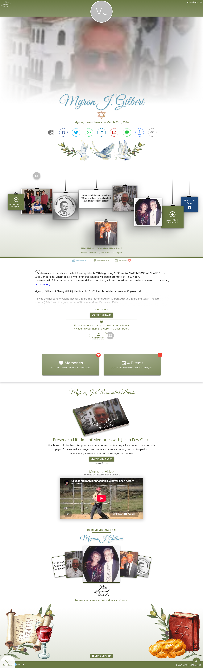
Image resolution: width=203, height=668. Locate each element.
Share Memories (103, 656)
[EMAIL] (114, 132)
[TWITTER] (76, 132)
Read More (101, 309)
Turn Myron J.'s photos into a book (101, 248)
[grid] (101, 214)
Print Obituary (103, 315)
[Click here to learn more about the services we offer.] (101, 591)
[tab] (80, 260)
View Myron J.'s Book (101, 459)
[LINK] (152, 132)
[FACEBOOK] (63, 132)
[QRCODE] (51, 132)
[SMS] (127, 132)
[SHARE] (139, 132)
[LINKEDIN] (101, 132)
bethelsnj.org (42, 284)
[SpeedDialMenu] (196, 661)
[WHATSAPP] (89, 132)
